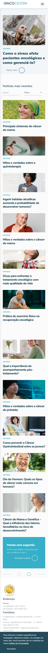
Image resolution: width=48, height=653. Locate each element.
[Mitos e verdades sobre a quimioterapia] (24, 146)
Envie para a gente (22, 558)
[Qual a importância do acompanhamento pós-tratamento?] (24, 349)
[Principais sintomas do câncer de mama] (24, 109)
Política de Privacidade (19, 643)
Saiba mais (11, 70)
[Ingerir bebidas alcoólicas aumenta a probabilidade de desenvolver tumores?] (24, 182)
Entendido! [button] (11, 649)
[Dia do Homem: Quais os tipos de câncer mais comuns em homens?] (24, 462)
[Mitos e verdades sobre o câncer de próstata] (24, 389)
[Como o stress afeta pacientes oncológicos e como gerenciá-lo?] (24, 30)
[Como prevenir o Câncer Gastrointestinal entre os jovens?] (24, 426)
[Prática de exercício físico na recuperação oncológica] (24, 299)
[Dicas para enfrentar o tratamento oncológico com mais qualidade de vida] (24, 259)
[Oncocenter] (15, 4)
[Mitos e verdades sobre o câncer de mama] (24, 222)
